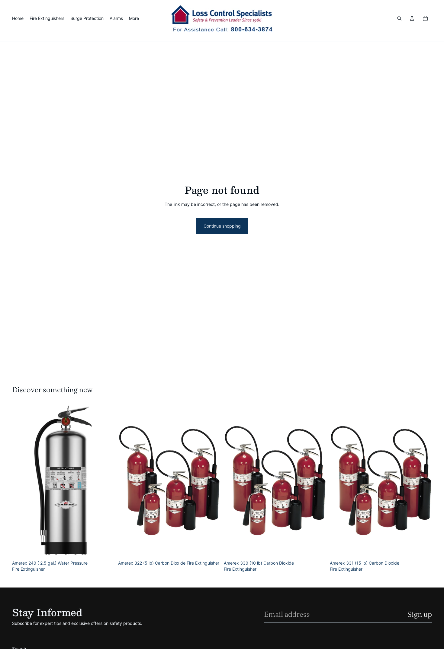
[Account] (412, 18)
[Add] (105, 548)
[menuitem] (134, 18)
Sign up (419, 614)
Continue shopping (222, 225)
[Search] (399, 18)
